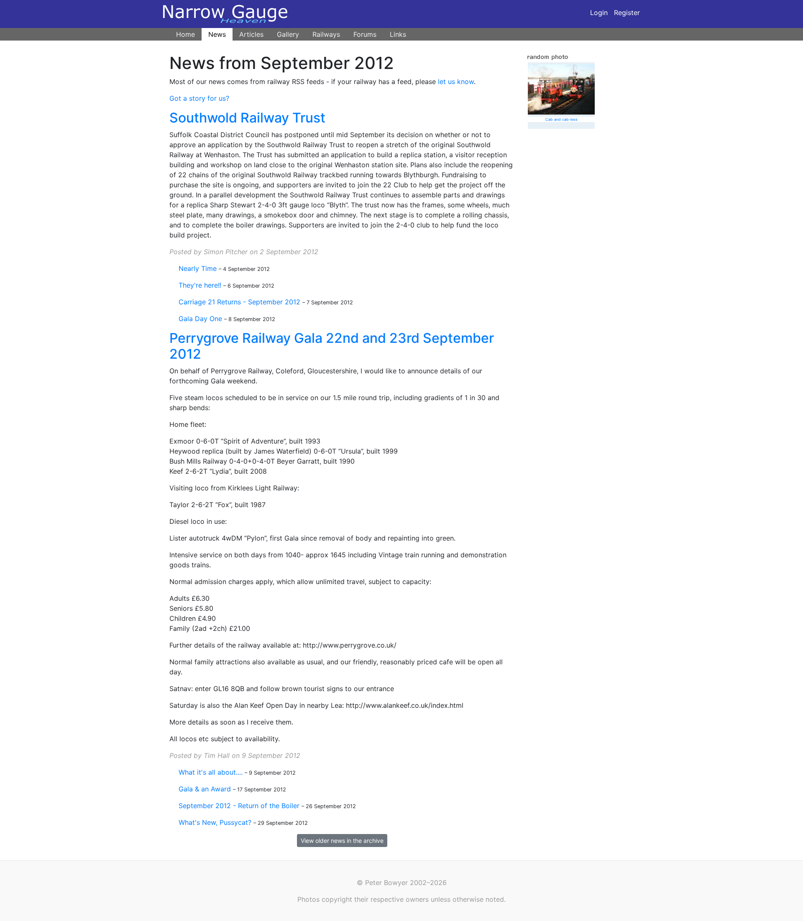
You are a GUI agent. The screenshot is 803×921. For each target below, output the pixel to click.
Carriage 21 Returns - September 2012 (239, 302)
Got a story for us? (199, 98)
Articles (251, 34)
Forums (364, 34)
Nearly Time (198, 268)
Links (398, 34)
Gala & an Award (205, 789)
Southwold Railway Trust (247, 118)
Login (599, 12)
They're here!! (200, 285)
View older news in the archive (342, 840)
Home (185, 34)
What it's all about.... (211, 772)
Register (627, 12)
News (217, 34)
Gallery (288, 34)
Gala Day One (200, 318)
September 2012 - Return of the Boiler (239, 805)
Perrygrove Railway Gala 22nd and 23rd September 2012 (331, 346)
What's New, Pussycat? (215, 822)
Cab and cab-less (561, 119)
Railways (326, 34)
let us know (456, 81)
